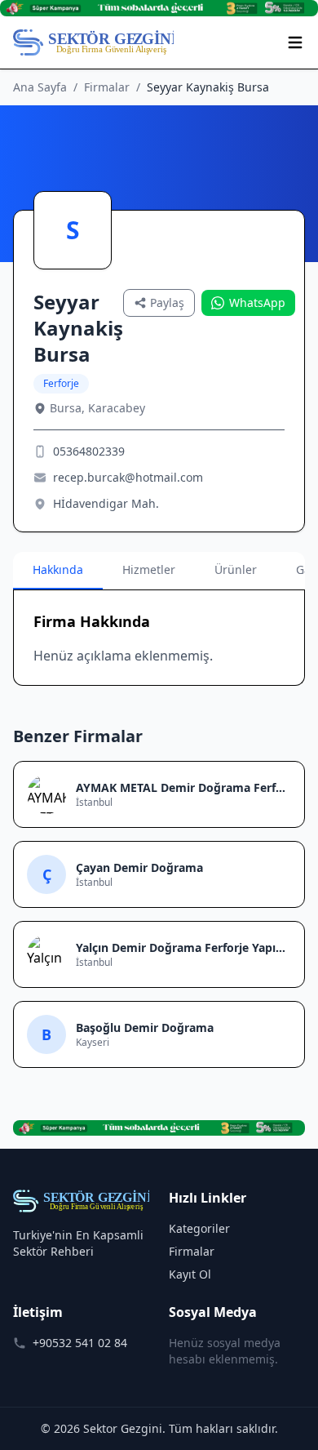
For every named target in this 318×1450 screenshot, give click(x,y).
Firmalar (107, 87)
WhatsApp (257, 302)
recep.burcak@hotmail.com (128, 477)
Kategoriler (199, 1228)
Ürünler (235, 569)
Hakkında (58, 569)
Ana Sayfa (40, 87)
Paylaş (167, 302)
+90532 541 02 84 (80, 1342)
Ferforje (61, 383)
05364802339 (89, 451)
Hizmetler (148, 569)
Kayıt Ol (190, 1274)
